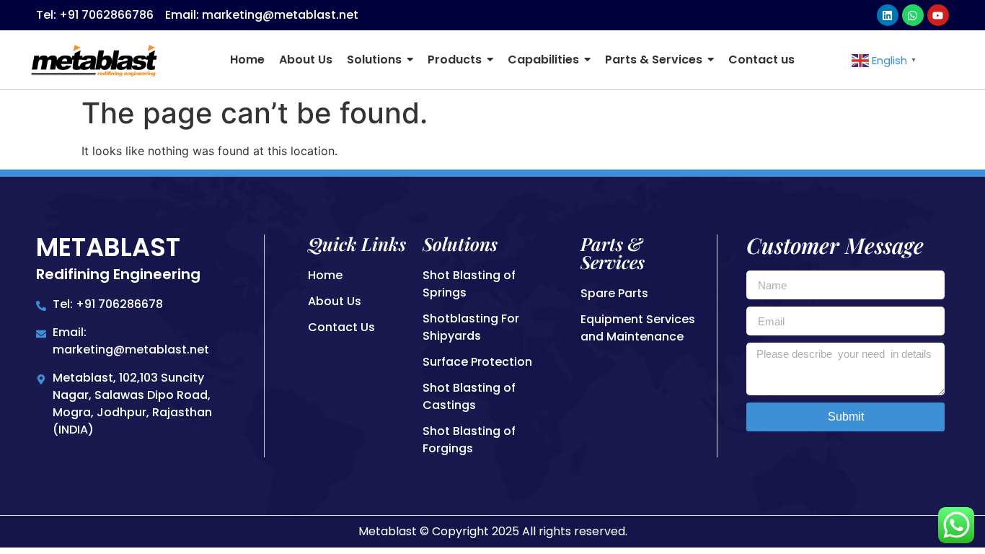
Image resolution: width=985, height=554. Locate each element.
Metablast (108, 247)
